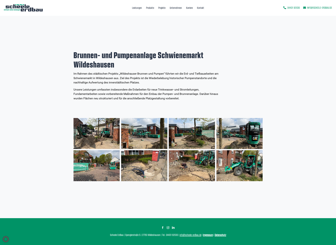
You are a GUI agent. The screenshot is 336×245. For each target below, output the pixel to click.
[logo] (23, 5)
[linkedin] (173, 227)
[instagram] (168, 227)
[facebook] (162, 227)
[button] (6, 239)
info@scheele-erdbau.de (190, 234)
